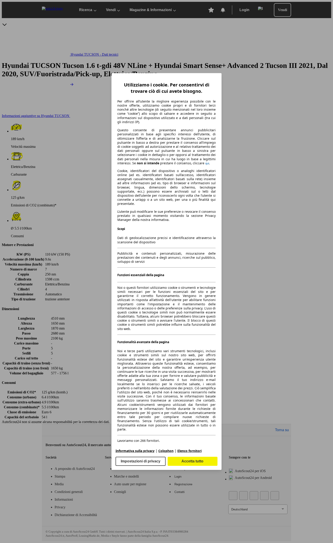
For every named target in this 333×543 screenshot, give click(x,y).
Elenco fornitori (189, 451)
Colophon (166, 451)
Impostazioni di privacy (140, 461)
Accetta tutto (192, 461)
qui (207, 163)
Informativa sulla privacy (135, 451)
